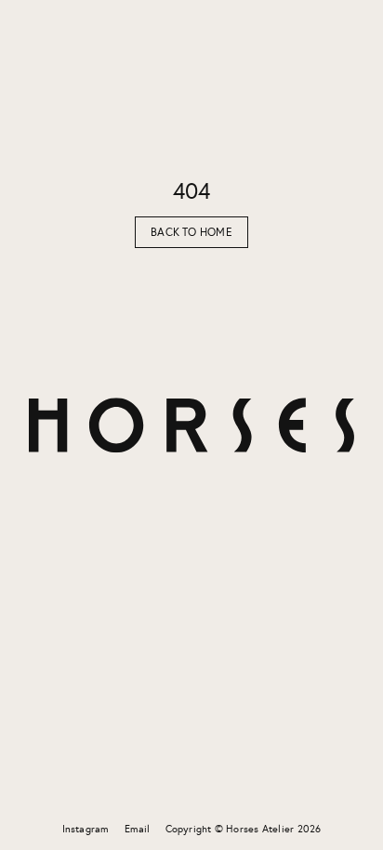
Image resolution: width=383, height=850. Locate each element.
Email (138, 829)
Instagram (86, 829)
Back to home (191, 232)
